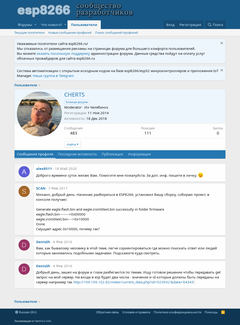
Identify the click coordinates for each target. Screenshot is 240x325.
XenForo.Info (43, 321)
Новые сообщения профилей (69, 32)
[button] (35, 24)
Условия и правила (136, 312)
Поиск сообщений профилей (116, 32)
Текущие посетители (29, 32)
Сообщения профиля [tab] (35, 154)
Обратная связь (107, 312)
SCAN (40, 188)
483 (73, 133)
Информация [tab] (139, 154)
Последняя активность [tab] (77, 154)
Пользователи (84, 24)
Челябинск (99, 107)
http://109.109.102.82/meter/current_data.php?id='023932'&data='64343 (133, 282)
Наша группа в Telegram (53, 75)
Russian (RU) (27, 312)
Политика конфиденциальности (177, 312)
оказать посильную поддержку (63, 53)
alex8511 (44, 168)
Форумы (25, 24)
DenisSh (43, 241)
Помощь (211, 312)
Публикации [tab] (112, 154)
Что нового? (51, 24)
